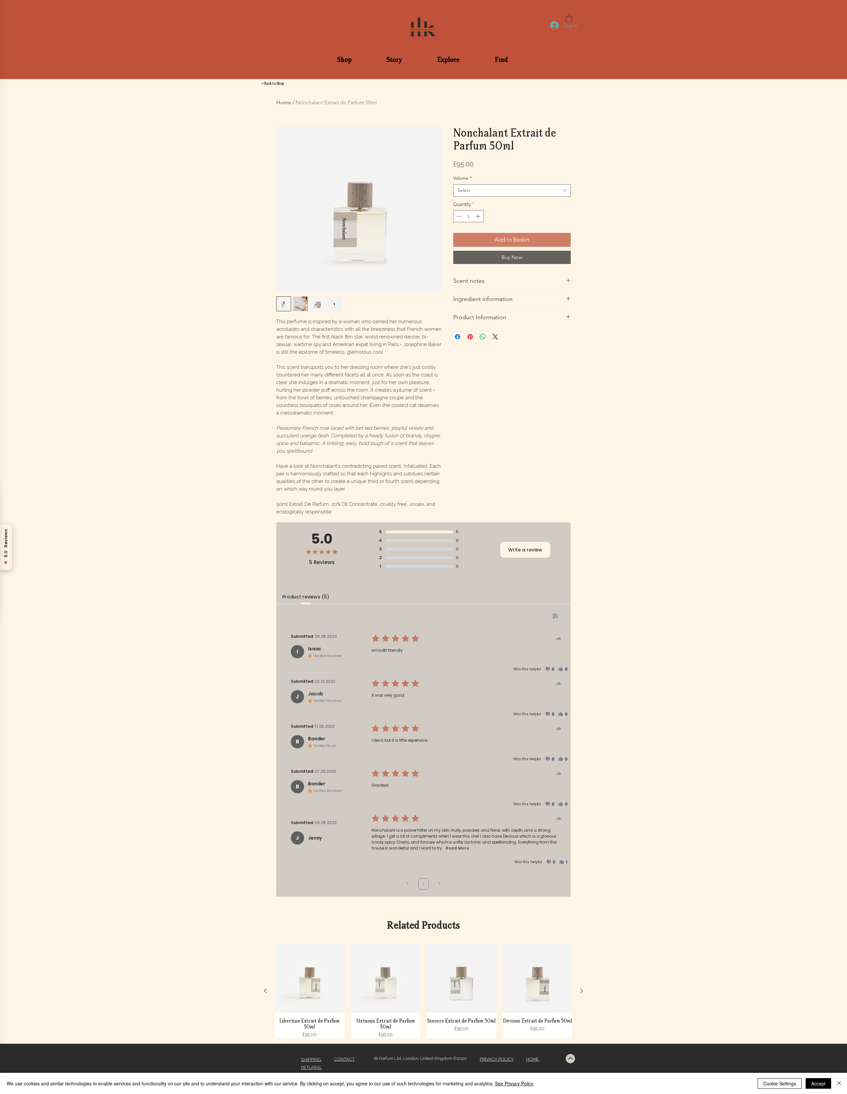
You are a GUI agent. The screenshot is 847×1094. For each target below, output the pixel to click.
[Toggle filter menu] (555, 616)
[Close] (839, 1083)
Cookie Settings (779, 1083)
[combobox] (512, 190)
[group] (423, 991)
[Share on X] (495, 337)
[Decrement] (458, 216)
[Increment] (478, 216)
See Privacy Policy (514, 1083)
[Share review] (559, 639)
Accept (818, 1083)
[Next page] (439, 884)
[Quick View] (309, 978)
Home (283, 102)
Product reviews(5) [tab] (305, 596)
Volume (462, 178)
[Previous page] (407, 884)
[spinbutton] (468, 216)
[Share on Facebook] (458, 337)
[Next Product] (582, 991)
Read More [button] (457, 848)
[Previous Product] (265, 991)
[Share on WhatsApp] (483, 337)
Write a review (525, 550)
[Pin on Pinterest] (470, 337)
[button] (344, 59)
